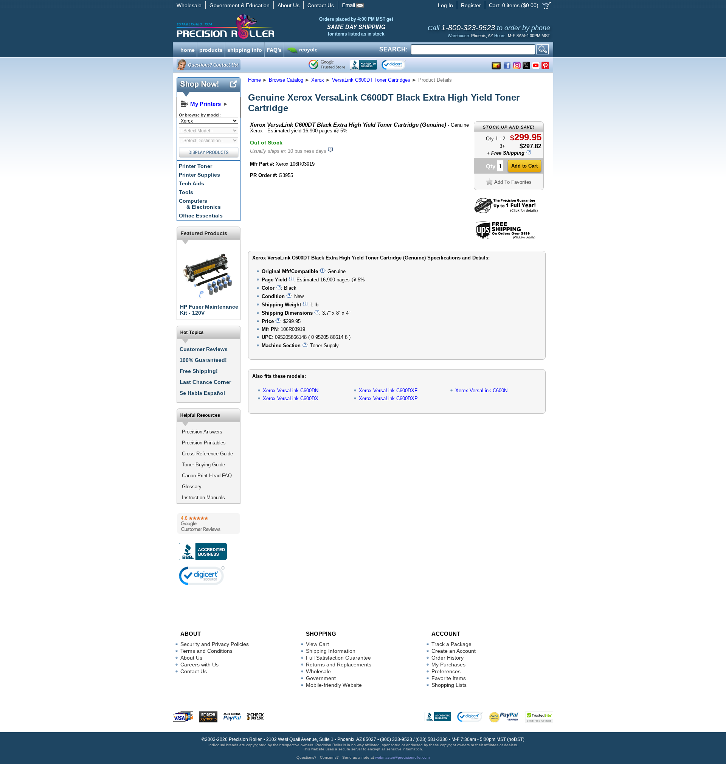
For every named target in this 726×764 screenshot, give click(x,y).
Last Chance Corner (205, 382)
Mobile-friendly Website (334, 685)
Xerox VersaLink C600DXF (388, 390)
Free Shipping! (199, 371)
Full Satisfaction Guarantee (338, 658)
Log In (445, 5)
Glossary (192, 486)
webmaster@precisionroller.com (402, 757)
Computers (200, 204)
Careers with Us (199, 665)
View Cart (317, 644)
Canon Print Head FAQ (207, 475)
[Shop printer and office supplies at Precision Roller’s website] (265, 26)
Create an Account (453, 651)
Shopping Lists (449, 685)
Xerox (317, 80)
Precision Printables (204, 443)
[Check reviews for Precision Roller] (208, 523)
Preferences (446, 671)
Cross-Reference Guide (207, 454)
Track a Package (451, 644)
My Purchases (448, 665)
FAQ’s (274, 49)
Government (321, 678)
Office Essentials (201, 216)
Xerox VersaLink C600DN (290, 390)
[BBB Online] (363, 65)
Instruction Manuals (203, 497)
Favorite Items (448, 678)
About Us (288, 5)
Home (254, 80)
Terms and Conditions (206, 651)
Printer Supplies (199, 175)
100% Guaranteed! (203, 360)
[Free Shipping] (505, 238)
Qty (490, 166)
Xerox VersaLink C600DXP (388, 398)
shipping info (244, 49)
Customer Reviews (204, 349)
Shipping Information (330, 651)
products (211, 49)
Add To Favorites (513, 182)
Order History (447, 658)
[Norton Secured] (400, 65)
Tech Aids (191, 183)
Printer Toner (195, 166)
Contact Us (320, 5)
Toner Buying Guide (203, 464)
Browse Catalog (286, 80)
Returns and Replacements (338, 665)
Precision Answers (202, 432)
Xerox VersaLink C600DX (290, 398)
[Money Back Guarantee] (506, 211)
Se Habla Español (202, 393)
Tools (186, 192)
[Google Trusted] (327, 65)
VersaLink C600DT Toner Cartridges (371, 80)
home (187, 49)
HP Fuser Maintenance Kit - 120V (209, 310)
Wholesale (189, 5)
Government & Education (239, 5)
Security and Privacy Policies (214, 644)
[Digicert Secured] (202, 575)
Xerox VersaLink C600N (481, 390)
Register (471, 5)
